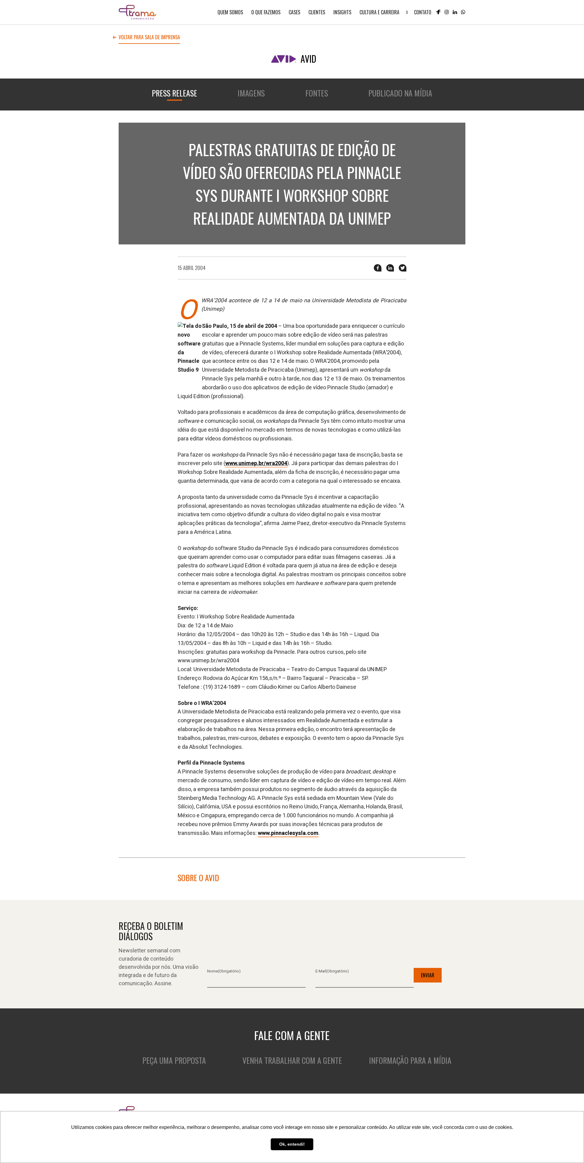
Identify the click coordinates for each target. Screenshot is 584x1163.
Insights (342, 12)
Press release (174, 93)
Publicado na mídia (400, 93)
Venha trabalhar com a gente (292, 1060)
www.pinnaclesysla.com (288, 833)
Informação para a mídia (410, 1060)
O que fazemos (265, 12)
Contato (422, 12)
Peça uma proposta (174, 1060)
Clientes (316, 12)
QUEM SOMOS (230, 12)
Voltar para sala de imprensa (149, 38)
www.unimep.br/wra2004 (256, 463)
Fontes (316, 93)
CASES (294, 12)
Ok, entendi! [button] (292, 1144)
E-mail (332, 971)
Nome (224, 971)
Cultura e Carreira (379, 12)
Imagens (251, 93)
